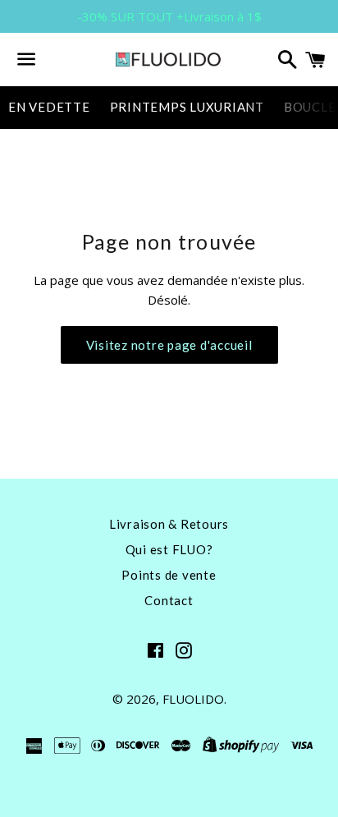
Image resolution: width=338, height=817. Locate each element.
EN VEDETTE (49, 106)
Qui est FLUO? (169, 549)
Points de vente (168, 574)
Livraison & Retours (169, 523)
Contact (168, 600)
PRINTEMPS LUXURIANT (187, 106)
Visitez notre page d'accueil (169, 344)
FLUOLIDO (193, 699)
